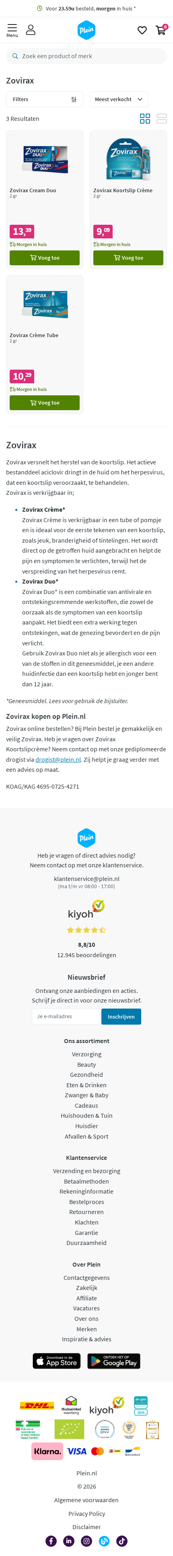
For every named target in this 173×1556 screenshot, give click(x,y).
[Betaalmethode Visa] (76, 1451)
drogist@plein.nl (58, 759)
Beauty (86, 1064)
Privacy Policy (86, 1513)
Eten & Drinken (86, 1085)
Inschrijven (121, 1016)
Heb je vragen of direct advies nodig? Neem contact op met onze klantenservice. (87, 860)
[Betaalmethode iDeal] (114, 1451)
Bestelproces (86, 1202)
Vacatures (86, 1308)
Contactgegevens (87, 1277)
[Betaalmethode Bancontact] (132, 1451)
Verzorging (86, 1054)
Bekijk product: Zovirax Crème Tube (44, 344)
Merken (86, 1329)
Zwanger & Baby (86, 1095)
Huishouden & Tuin (87, 1115)
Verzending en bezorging (86, 1171)
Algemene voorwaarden (86, 1500)
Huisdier (86, 1126)
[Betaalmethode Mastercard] (97, 1451)
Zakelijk (86, 1287)
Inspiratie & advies (86, 1339)
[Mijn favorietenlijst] (142, 30)
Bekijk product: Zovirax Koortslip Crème (128, 199)
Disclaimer (86, 1527)
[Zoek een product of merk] (13, 56)
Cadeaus (86, 1105)
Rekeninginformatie (86, 1191)
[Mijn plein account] (30, 30)
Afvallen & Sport (86, 1136)
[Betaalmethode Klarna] (47, 1451)
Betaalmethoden (86, 1181)
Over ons (86, 1318)
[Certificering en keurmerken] (69, 1429)
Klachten (87, 1222)
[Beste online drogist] (129, 1429)
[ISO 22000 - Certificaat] (104, 1429)
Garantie (86, 1233)
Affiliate (86, 1298)
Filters (20, 99)
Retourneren (86, 1212)
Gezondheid (86, 1074)
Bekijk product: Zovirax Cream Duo (44, 199)
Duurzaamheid (86, 1243)
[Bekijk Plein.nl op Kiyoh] (107, 1406)
